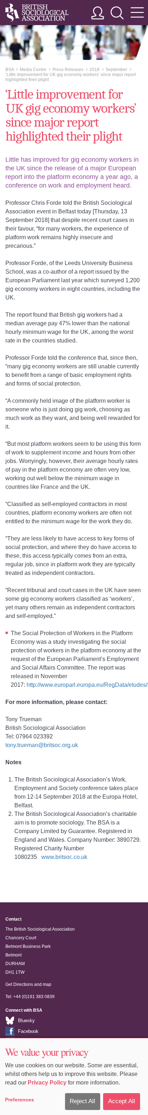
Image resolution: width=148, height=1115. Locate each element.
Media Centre (33, 69)
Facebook (28, 1031)
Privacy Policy (47, 1082)
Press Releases (67, 69)
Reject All (82, 1101)
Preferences (19, 1099)
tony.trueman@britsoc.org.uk (41, 745)
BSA (9, 69)
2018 (94, 69)
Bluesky (26, 1020)
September (116, 69)
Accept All (121, 1101)
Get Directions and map (28, 984)
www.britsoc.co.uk (64, 857)
